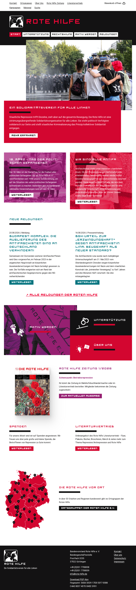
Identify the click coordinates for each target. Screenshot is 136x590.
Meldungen (108, 34)
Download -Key (79, 579)
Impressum (119, 561)
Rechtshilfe (62, 34)
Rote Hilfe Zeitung (55, 3)
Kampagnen (14, 7)
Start (15, 34)
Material (27, 7)
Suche (37, 7)
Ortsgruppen (26, 3)
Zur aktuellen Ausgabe (80, 396)
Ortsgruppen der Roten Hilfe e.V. (88, 508)
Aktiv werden (85, 34)
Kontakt (13, 3)
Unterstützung (36, 34)
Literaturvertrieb (75, 3)
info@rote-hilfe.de (78, 574)
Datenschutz (120, 558)
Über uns (118, 555)
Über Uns (39, 3)
